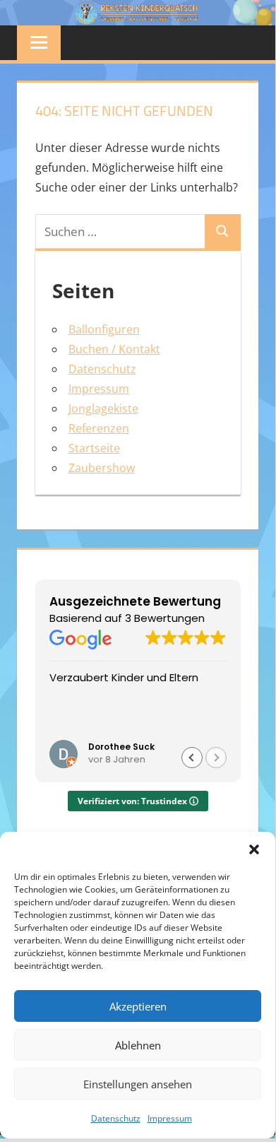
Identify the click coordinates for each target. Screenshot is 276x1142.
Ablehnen (138, 1045)
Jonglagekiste (103, 408)
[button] (254, 849)
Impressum (170, 1118)
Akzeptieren (138, 1006)
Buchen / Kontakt (114, 349)
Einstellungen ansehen (137, 1084)
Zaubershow (101, 468)
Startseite (94, 448)
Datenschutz (115, 1118)
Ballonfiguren (104, 329)
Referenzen (98, 428)
